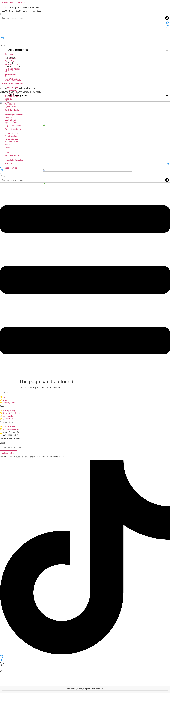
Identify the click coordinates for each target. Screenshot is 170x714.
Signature (9, 54)
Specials (8, 163)
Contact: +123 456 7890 (12, 83)
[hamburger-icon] (167, 50)
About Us (13, 66)
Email (2, 443)
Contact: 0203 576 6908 (12, 2)
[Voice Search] (167, 18)
